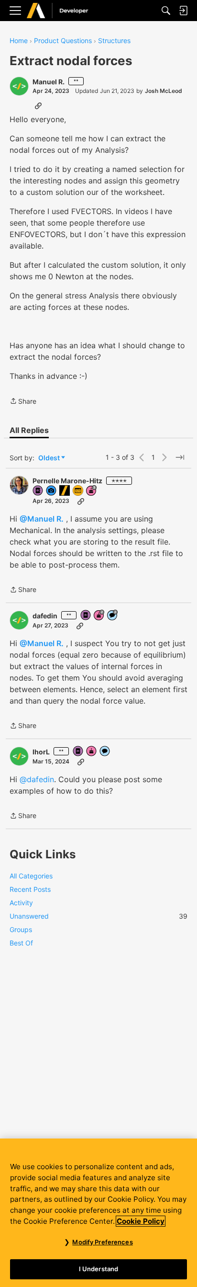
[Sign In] (183, 10)
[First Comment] (105, 751)
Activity (21, 903)
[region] (98, 1213)
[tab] (29, 430)
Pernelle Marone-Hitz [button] (67, 481)
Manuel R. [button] (49, 82)
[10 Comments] (113, 615)
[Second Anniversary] (99, 615)
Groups (21, 929)
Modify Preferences (102, 1242)
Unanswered (98, 916)
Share (23, 402)
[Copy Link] (38, 105)
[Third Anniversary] (92, 491)
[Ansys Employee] (65, 491)
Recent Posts (30, 889)
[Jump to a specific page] (179, 457)
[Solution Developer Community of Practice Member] (78, 491)
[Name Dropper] (38, 491)
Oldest (49, 458)
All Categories (31, 876)
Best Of (21, 943)
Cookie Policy (140, 1221)
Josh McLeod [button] (163, 90)
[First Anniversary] (92, 751)
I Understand (99, 1269)
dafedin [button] (45, 616)
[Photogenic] (51, 491)
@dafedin (37, 779)
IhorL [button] (41, 752)
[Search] (166, 10)
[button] (19, 86)
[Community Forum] (67, 11)
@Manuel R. (42, 519)
